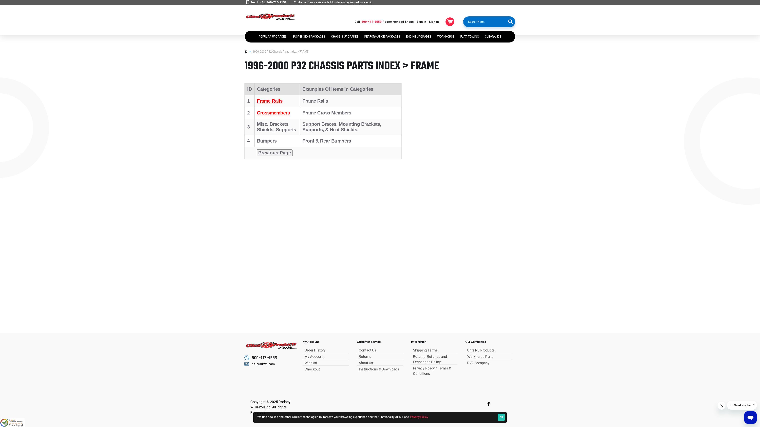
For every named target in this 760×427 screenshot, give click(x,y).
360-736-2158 (276, 2)
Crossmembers (273, 112)
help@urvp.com (263, 364)
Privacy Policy (419, 417)
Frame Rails (270, 101)
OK (501, 417)
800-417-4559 (371, 22)
